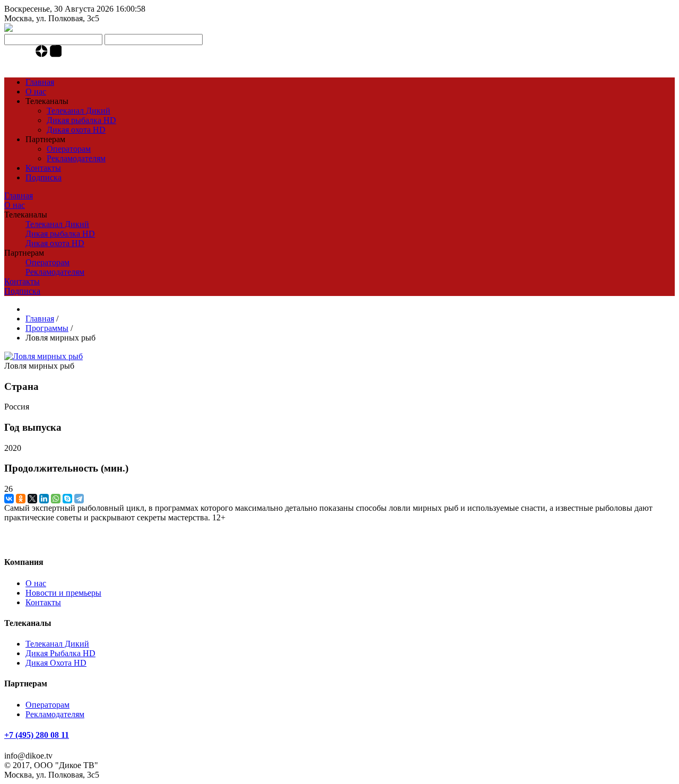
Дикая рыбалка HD (81, 120)
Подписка (43, 177)
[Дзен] (43, 54)
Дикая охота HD (76, 129)
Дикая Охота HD (55, 662)
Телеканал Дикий (78, 110)
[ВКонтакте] (9, 498)
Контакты (43, 167)
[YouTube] (8, 54)
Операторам (69, 148)
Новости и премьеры (63, 592)
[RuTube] (56, 54)
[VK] (18, 54)
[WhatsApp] (55, 498)
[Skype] (67, 498)
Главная (39, 81)
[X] (32, 498)
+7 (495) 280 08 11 (36, 734)
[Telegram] (29, 54)
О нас (35, 91)
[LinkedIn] (44, 498)
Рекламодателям (76, 158)
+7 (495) (36, 63)
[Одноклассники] (20, 498)
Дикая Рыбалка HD (60, 653)
